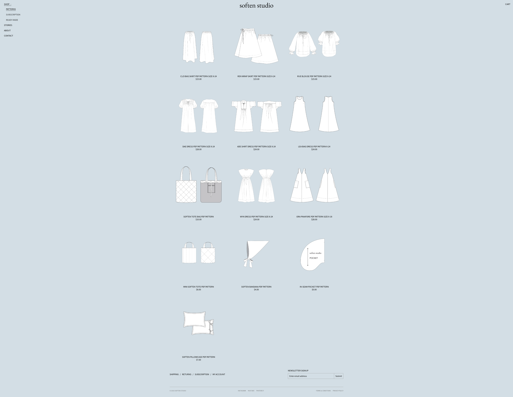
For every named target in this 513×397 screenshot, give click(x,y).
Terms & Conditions (323, 391)
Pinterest (260, 391)
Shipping (174, 374)
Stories (8, 25)
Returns (186, 374)
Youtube (251, 391)
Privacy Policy (338, 391)
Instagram (242, 391)
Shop (7, 4)
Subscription (13, 14)
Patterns (11, 9)
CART (507, 4)
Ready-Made (12, 19)
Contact (8, 35)
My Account (219, 374)
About (7, 30)
